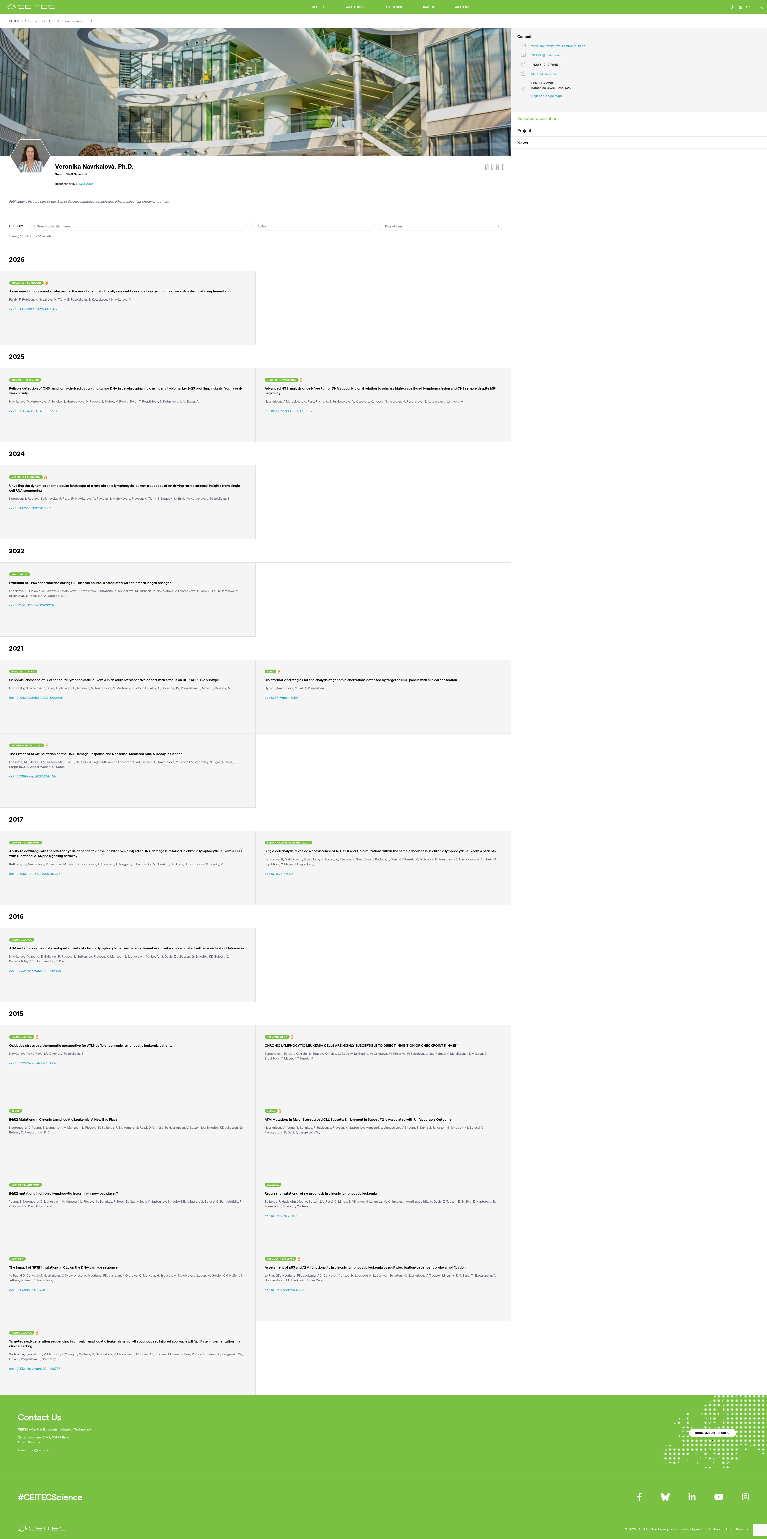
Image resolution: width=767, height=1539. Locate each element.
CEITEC (14, 21)
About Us (462, 7)
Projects (525, 130)
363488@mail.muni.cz (547, 55)
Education (394, 7)
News (522, 142)
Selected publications (538, 118)
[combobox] (440, 226)
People (47, 21)
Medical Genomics (544, 74)
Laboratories (355, 7)
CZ (748, 7)
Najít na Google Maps (547, 96)
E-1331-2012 (84, 183)
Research (316, 7)
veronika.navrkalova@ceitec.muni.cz (558, 46)
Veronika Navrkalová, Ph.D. (74, 21)
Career (428, 7)
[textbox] (440, 226)
